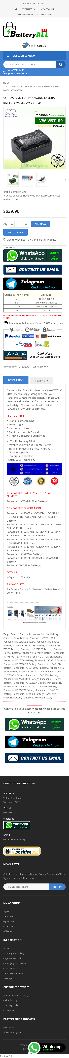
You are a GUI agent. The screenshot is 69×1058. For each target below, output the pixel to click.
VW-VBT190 (48, 638)
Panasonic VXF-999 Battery (37, 697)
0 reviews (24, 366)
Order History (10, 926)
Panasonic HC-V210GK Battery (20, 664)
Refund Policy (10, 1000)
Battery (24, 638)
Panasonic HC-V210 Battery (50, 660)
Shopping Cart (26, 14)
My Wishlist (9, 921)
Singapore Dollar (33, 3)
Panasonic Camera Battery (43, 634)
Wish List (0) (28, 9)
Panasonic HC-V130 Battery (18, 660)
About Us (8, 948)
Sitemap (7, 978)
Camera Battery (19, 634)
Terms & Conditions (13, 973)
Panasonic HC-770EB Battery (36, 649)
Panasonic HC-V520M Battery (42, 675)
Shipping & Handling (13, 953)
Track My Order (11, 1005)
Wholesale (8, 1027)
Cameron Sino (18, 191)
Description (16, 380)
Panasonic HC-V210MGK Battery (30, 667)
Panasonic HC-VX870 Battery (19, 690)
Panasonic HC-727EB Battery (28, 645)
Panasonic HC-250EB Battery (19, 641)
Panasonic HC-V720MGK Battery (38, 686)
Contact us (8, 1010)
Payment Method (12, 958)
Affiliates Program (12, 1032)
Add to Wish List (16, 239)
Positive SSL (6, 1056)
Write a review (40, 366)
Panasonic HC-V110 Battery (36, 652)
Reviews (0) (41, 380)
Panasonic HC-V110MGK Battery (43, 656)
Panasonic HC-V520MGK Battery (21, 678)
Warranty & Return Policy (16, 995)
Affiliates (7, 931)
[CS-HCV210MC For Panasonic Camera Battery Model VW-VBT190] (34, 138)
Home (6, 82)
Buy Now (40, 224)
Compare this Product (44, 239)
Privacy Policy (10, 968)
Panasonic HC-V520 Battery (34, 671)
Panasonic (35, 638)
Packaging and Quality (14, 963)
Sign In (6, 911)
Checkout (45, 14)
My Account (47, 9)
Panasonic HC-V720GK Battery (29, 682)
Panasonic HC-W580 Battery (28, 693)
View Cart (8, 916)
